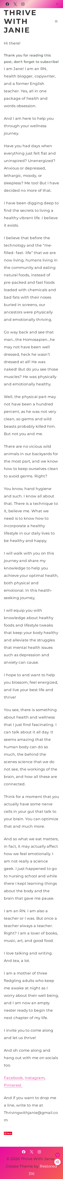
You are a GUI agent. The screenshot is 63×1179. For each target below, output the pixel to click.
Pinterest (13, 1085)
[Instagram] (23, 4)
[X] (15, 4)
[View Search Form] (57, 4)
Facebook (13, 1078)
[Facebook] (7, 4)
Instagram (35, 1078)
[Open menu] (56, 21)
